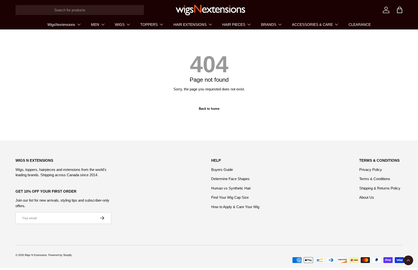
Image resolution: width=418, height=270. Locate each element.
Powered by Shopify (60, 255)
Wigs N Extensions (36, 255)
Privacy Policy (370, 170)
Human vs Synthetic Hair (231, 188)
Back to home (209, 108)
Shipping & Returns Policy (379, 188)
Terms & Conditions (374, 179)
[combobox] (79, 10)
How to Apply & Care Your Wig (235, 207)
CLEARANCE (360, 24)
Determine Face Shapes (230, 179)
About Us (366, 197)
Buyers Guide (222, 170)
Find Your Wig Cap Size (230, 197)
